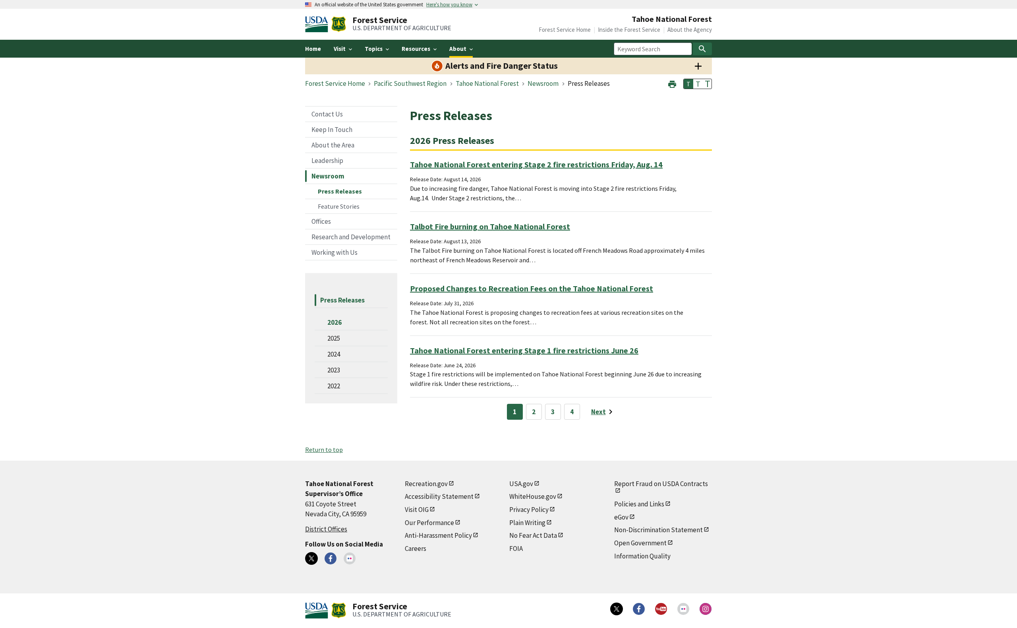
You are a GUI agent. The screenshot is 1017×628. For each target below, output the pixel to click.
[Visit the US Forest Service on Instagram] (705, 609)
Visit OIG (417, 509)
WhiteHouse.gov (532, 496)
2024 (333, 354)
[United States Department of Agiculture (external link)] (318, 24)
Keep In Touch (331, 129)
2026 (334, 322)
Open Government (640, 543)
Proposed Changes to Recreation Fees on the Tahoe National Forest (531, 288)
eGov (621, 517)
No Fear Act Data (533, 535)
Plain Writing (527, 522)
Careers (415, 548)
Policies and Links (639, 504)
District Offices (326, 529)
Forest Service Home (565, 29)
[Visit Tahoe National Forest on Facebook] (330, 558)
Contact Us (327, 114)
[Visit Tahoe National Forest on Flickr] (349, 558)
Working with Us (334, 252)
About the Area (332, 145)
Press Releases (340, 191)
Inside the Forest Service (629, 29)
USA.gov (521, 483)
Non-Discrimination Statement (658, 529)
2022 (333, 386)
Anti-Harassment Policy (438, 535)
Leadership (327, 160)
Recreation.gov (426, 483)
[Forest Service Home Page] (338, 24)
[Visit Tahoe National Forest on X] (311, 558)
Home (313, 48)
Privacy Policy (529, 509)
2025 (333, 338)
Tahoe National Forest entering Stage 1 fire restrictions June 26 (524, 350)
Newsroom (327, 176)
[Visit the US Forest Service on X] (616, 609)
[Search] (702, 49)
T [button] (688, 84)
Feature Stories (339, 206)
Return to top (324, 450)
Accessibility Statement (439, 496)
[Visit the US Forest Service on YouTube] (661, 609)
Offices (321, 221)
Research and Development (351, 237)
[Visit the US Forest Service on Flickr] (683, 609)
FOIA (516, 548)
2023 (333, 370)
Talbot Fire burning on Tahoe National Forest (490, 226)
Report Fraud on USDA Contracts (661, 483)
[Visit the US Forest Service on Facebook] (638, 609)
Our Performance (429, 522)
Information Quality (642, 556)
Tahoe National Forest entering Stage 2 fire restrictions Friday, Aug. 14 (536, 164)
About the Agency (689, 29)
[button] (672, 83)
